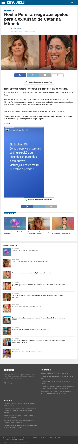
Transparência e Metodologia (14, 439)
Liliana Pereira (18, 28)
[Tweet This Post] (33, 74)
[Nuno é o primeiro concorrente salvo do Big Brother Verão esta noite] (63, 229)
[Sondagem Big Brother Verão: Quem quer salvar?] (15, 229)
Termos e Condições (54, 437)
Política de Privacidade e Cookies (27, 437)
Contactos (6, 437)
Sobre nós (43, 437)
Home (13, 437)
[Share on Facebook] (20, 74)
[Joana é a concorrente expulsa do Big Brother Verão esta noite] (39, 229)
